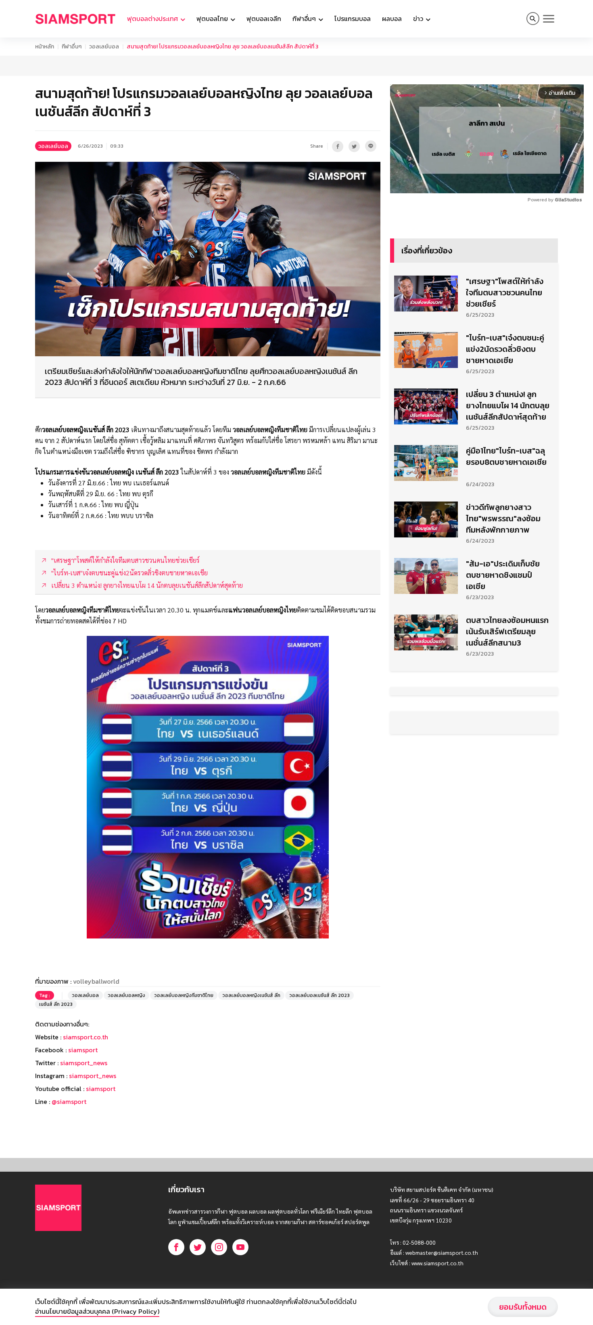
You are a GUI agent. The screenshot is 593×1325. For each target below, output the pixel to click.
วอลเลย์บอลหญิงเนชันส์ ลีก (251, 995)
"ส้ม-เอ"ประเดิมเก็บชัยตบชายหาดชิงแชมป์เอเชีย (503, 575)
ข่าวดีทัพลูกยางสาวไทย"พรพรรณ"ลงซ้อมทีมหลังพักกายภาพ (503, 518)
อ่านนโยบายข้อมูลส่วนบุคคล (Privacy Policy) (97, 1311)
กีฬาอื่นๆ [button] (304, 18)
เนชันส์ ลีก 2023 (56, 1004)
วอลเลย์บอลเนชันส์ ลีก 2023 (319, 995)
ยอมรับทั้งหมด (523, 1307)
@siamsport (69, 1101)
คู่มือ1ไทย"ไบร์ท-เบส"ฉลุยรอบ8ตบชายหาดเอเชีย (506, 456)
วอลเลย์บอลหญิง (126, 995)
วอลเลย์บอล (104, 46)
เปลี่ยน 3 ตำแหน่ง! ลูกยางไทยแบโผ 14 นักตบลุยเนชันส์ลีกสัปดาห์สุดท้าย (507, 405)
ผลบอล (392, 18)
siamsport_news (83, 1063)
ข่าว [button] (419, 18)
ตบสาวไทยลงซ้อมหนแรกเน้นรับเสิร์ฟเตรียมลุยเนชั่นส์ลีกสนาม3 (507, 631)
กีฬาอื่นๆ (71, 46)
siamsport (83, 1050)
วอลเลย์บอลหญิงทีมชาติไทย (183, 995)
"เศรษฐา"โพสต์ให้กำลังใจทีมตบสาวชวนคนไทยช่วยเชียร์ (504, 292)
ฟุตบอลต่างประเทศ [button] (153, 18)
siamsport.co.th (85, 1037)
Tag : (44, 995)
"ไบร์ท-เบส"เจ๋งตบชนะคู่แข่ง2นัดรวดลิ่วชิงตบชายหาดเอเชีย (505, 349)
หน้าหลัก (44, 46)
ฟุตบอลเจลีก (263, 18)
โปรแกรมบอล (352, 18)
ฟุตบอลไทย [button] (213, 18)
